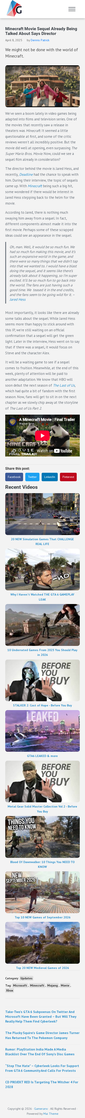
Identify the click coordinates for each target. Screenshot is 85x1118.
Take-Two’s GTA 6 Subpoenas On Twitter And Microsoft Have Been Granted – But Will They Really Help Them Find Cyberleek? (40, 1017)
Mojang (52, 985)
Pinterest (68, 477)
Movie (65, 985)
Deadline (26, 174)
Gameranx (41, 1109)
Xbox (9, 990)
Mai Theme (50, 1114)
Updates (26, 978)
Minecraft (35, 186)
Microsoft (20, 985)
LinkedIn (49, 477)
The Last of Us (64, 385)
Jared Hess (18, 299)
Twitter (32, 477)
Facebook (14, 477)
